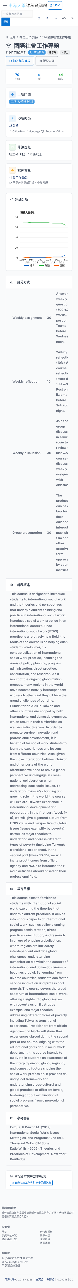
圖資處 (39, 1279)
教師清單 (45, 1243)
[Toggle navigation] (5, 5)
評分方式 (23, 282)
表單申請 (45, 1235)
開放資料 (45, 1239)
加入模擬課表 (21, 61)
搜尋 (5, 21)
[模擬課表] (39, 18)
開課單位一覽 (9, 1235)
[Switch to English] (55, 18)
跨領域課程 (46, 1231)
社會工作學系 (28, 37)
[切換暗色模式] (72, 18)
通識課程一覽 (9, 1239)
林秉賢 (14, 126)
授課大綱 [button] (48, 61)
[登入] (47, 18)
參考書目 (23, 1118)
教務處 (50, 1279)
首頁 (12, 37)
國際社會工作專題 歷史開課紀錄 (33, 1182)
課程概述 (23, 585)
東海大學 (10, 1279)
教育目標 (23, 889)
